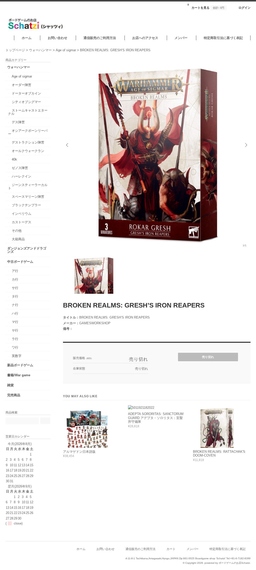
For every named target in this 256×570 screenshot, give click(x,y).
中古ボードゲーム (20, 262)
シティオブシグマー (26, 102)
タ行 (15, 296)
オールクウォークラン (28, 151)
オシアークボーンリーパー (28, 132)
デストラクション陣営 (28, 142)
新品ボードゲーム (20, 365)
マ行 (15, 322)
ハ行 (15, 313)
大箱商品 (18, 239)
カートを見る (206, 6)
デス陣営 (18, 122)
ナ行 (15, 305)
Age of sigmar (22, 76)
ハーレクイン (21, 176)
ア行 (15, 271)
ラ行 (15, 339)
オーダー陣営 (21, 85)
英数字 (17, 356)
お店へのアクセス (145, 38)
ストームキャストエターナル (28, 112)
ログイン (244, 7)
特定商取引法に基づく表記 (223, 38)
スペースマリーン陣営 (28, 196)
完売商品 (13, 395)
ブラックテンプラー (26, 205)
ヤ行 (15, 330)
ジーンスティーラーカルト (28, 186)
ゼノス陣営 (20, 168)
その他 (17, 230)
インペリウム (21, 214)
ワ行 (15, 347)
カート (171, 548)
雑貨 (10, 385)
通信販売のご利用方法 (100, 38)
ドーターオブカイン (26, 93)
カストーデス (21, 222)
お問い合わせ (57, 38)
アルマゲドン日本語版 (79, 452)
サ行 (15, 288)
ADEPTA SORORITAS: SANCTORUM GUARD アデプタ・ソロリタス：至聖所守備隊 (156, 418)
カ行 (15, 279)
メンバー (181, 38)
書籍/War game (18, 375)
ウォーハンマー (18, 67)
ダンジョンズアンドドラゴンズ (26, 250)
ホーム (27, 38)
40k (14, 159)
